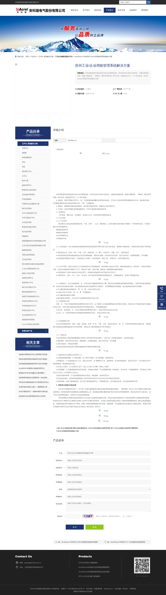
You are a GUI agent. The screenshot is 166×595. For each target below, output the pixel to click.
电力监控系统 (27, 231)
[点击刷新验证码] (88, 516)
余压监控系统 (27, 222)
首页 (27, 56)
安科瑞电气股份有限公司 (30, 2)
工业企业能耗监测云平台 (30, 269)
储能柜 (24, 153)
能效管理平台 (27, 185)
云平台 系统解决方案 (46, 56)
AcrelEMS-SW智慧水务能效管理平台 (32, 368)
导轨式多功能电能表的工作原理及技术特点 (34, 382)
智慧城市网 (98, 589)
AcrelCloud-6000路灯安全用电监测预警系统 (94, 567)
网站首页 (74, 10)
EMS (23, 162)
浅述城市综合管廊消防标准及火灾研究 (32, 396)
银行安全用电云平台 (29, 287)
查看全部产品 (27, 331)
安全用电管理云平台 (29, 315)
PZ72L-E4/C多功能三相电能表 (89, 576)
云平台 (24, 176)
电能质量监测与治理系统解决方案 (34, 241)
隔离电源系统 (27, 250)
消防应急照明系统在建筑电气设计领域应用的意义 (34, 359)
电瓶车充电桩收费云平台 (30, 296)
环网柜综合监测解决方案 (30, 204)
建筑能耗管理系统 (28, 319)
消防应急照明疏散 (28, 255)
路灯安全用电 (27, 208)
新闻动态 (98, 10)
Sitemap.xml (108, 589)
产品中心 (34, 56)
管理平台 (25, 148)
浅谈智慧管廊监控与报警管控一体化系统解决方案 (34, 377)
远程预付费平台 (27, 278)
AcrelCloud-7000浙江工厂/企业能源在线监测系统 (128, 542)
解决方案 (25, 180)
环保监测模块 (27, 199)
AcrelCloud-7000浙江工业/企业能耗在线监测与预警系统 (81, 542)
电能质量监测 (27, 157)
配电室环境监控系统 (29, 227)
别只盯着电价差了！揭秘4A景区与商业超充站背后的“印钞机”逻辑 (34, 391)
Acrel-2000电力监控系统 (30, 324)
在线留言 (133, 10)
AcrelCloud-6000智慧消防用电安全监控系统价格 (95, 572)
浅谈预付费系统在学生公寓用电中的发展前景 (34, 354)
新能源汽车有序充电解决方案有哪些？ (32, 373)
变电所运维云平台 (28, 310)
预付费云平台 (27, 171)
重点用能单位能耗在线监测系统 (33, 264)
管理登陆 (133, 589)
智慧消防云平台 (27, 282)
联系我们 (144, 10)
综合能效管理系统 (28, 194)
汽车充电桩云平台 (28, 218)
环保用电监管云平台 (29, 306)
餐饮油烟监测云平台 (29, 292)
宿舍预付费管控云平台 (30, 301)
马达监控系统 (27, 259)
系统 (23, 167)
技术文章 (121, 10)
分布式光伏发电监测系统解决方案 (34, 245)
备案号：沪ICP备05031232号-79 (72, 589)
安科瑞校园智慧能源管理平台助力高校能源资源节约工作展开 (34, 364)
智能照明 (25, 236)
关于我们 (86, 10)
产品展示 (109, 10)
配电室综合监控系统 (29, 190)
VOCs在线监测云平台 (29, 213)
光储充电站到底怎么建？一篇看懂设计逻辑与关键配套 (34, 387)
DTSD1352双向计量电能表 (88, 563)
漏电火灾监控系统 (28, 273)
